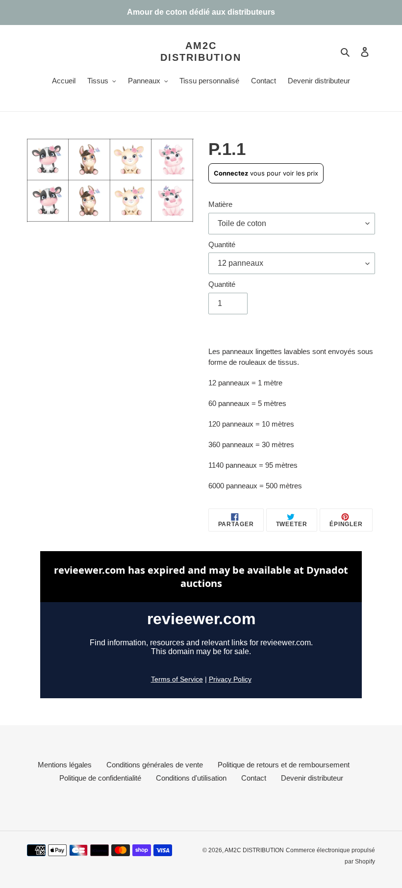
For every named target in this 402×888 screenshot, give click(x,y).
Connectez (231, 173)
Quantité (221, 244)
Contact (253, 778)
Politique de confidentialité (100, 778)
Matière (220, 204)
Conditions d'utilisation (191, 778)
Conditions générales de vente (154, 765)
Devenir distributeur (312, 778)
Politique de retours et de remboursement (284, 765)
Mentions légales (65, 765)
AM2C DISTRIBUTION (200, 51)
